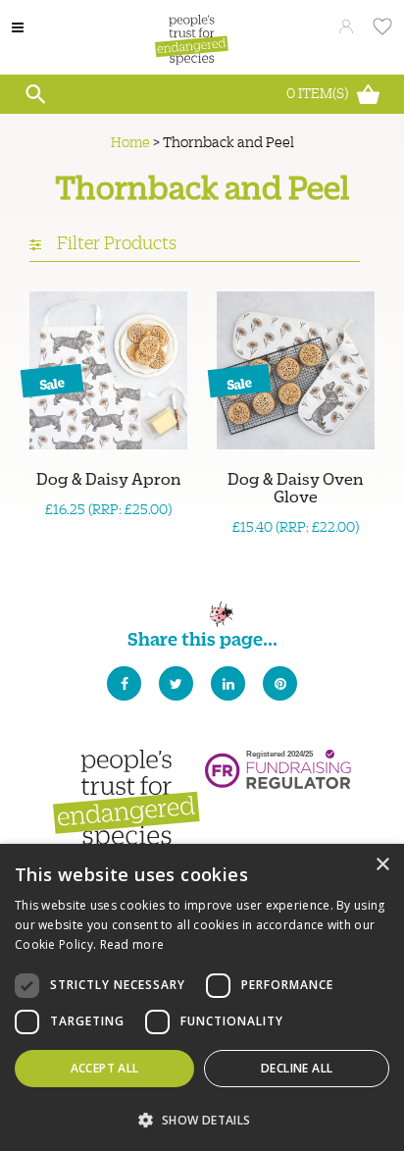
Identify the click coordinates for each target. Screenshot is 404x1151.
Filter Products (115, 242)
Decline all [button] (296, 1068)
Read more (132, 944)
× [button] (382, 865)
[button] (202, 1118)
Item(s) (318, 92)
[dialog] (202, 997)
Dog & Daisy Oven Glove (295, 486)
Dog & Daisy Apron (108, 478)
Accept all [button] (105, 1068)
